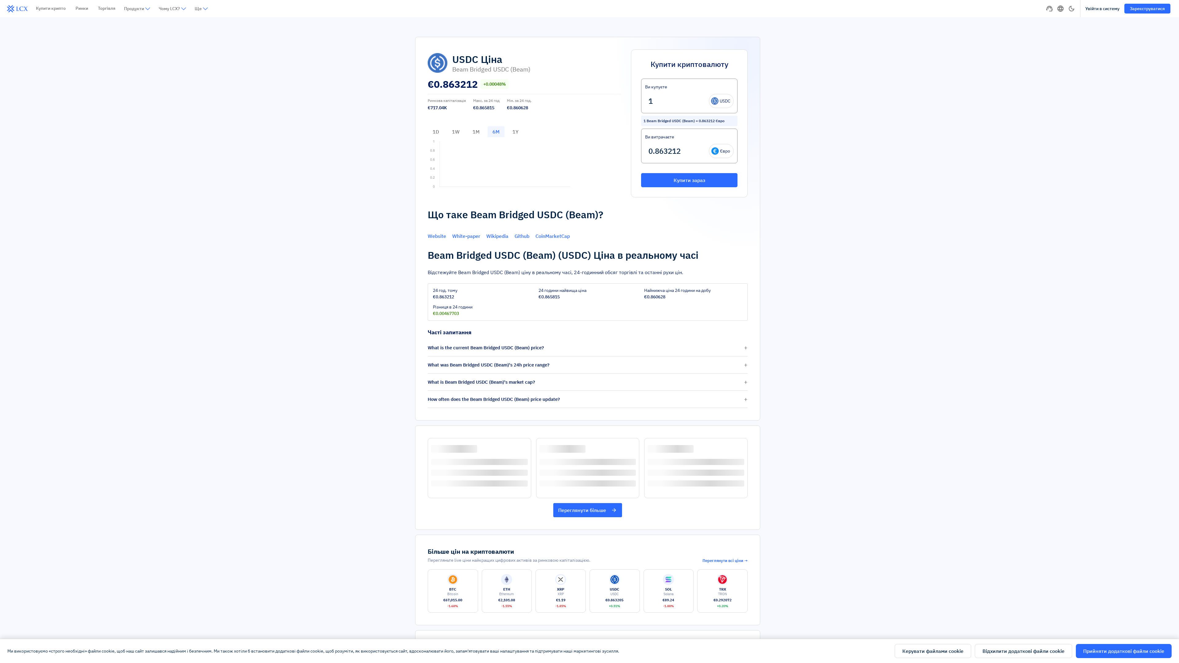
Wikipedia (497, 236)
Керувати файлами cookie (932, 651)
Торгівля (106, 8)
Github (522, 236)
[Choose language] (1060, 8)
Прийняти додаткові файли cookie (1123, 651)
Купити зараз (689, 180)
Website (437, 236)
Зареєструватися (1147, 8)
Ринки (82, 8)
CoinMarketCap (552, 236)
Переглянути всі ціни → (725, 560)
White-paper (466, 236)
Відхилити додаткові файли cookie (1023, 651)
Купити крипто (51, 8)
